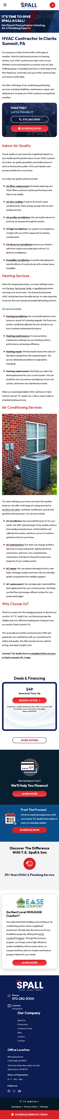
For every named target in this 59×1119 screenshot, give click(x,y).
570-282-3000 (31, 119)
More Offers (29, 740)
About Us (21, 1020)
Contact (21, 1040)
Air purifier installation (18, 217)
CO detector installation (19, 244)
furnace (10, 288)
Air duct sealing (14, 201)
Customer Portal (25, 1028)
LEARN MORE (29, 793)
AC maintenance (15, 544)
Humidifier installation (18, 260)
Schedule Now (31, 128)
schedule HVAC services (43, 653)
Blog (20, 1032)
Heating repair (14, 351)
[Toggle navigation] (5, 5)
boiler (28, 288)
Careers (21, 1036)
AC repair (11, 568)
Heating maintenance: (18, 336)
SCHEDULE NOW (29, 830)
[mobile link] (52, 5)
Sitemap (44, 1106)
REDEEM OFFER (28, 700)
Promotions (23, 1024)
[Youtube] (19, 1091)
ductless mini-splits (11, 509)
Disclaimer (16, 1106)
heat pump (20, 288)
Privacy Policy (30, 1106)
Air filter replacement (17, 186)
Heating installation (16, 316)
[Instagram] (14, 1091)
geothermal (40, 288)
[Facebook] (9, 1091)
